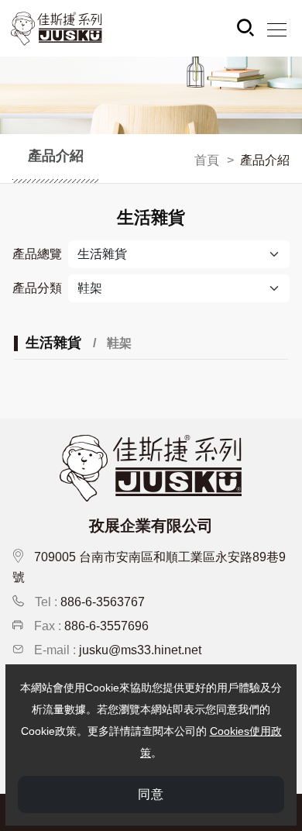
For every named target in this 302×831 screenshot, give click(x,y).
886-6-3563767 (102, 602)
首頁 (206, 160)
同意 (151, 794)
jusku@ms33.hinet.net (140, 650)
